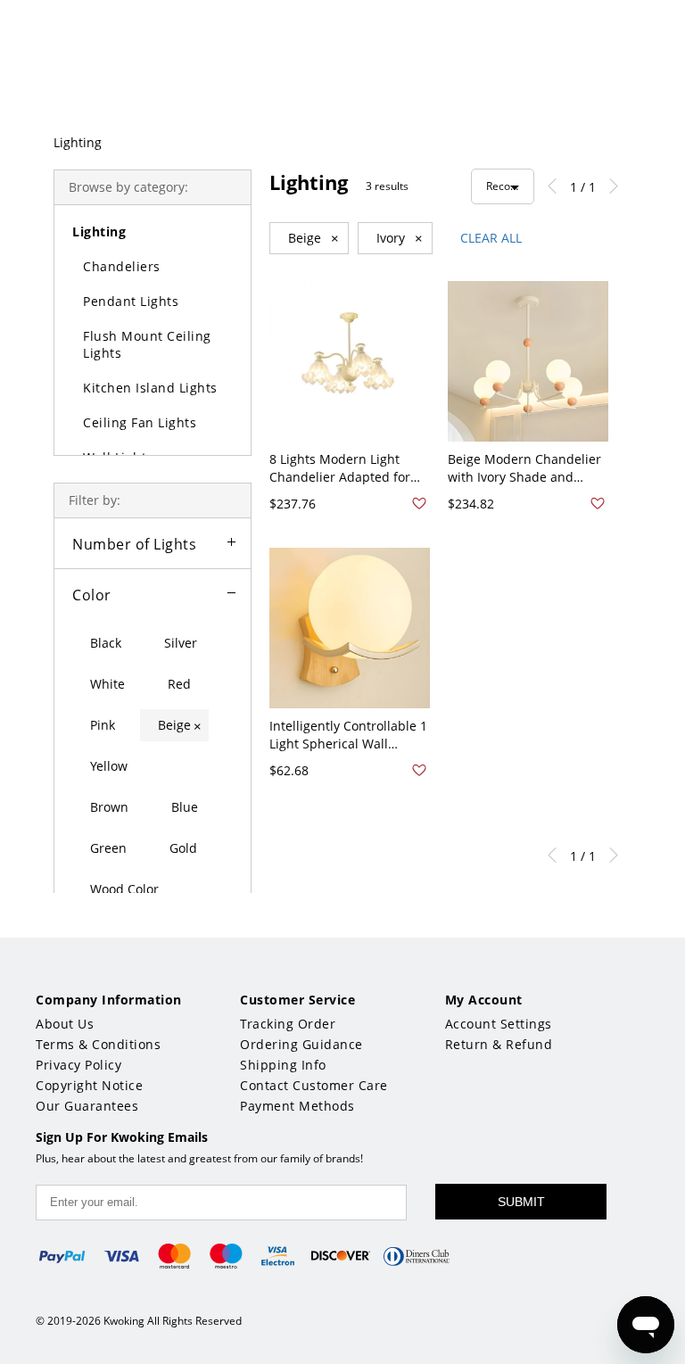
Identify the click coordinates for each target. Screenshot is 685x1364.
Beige (313, 238)
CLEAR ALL (491, 237)
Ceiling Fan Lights (139, 422)
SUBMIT (521, 1202)
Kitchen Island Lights (150, 387)
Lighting (78, 142)
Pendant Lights (130, 301)
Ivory (399, 238)
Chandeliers (122, 266)
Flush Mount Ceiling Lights (147, 344)
